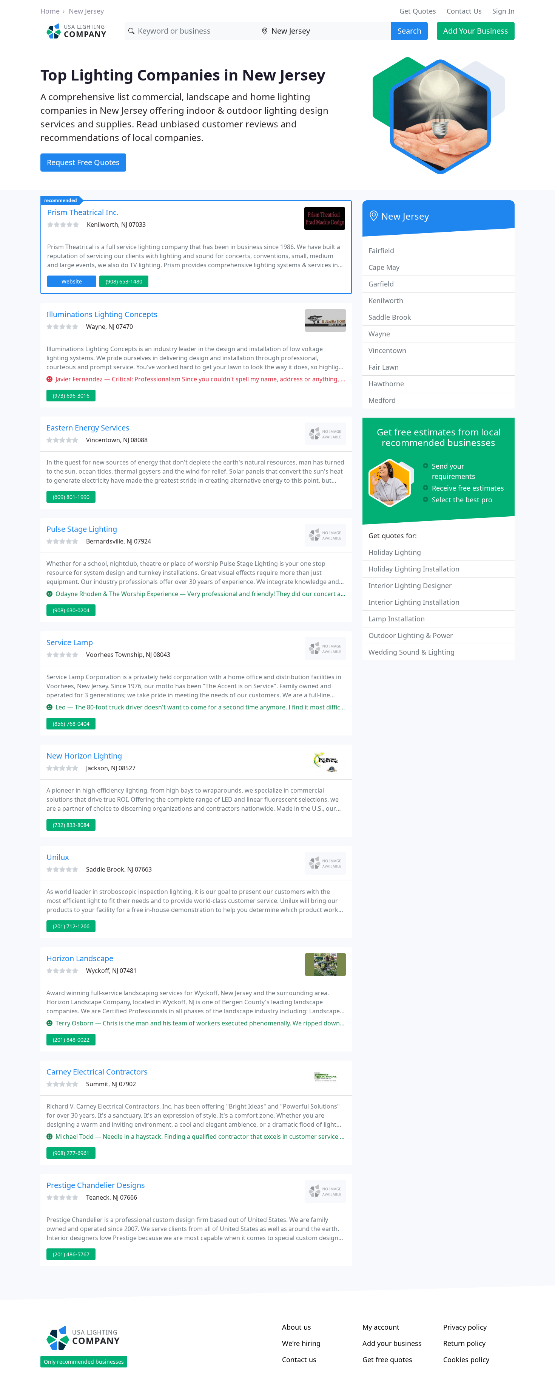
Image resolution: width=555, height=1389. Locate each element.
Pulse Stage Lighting (81, 529)
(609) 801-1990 (71, 496)
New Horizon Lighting (84, 756)
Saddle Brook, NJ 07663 (119, 869)
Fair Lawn (383, 367)
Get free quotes (387, 1359)
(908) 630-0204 (71, 610)
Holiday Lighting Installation (413, 568)
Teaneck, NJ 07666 (111, 1197)
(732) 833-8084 (71, 824)
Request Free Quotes (83, 162)
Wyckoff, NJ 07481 (111, 970)
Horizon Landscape (79, 958)
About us (296, 1327)
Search (409, 31)
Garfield (381, 283)
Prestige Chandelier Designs (95, 1185)
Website (72, 281)
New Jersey (86, 10)
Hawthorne (386, 383)
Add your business (392, 1343)
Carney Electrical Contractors (97, 1072)
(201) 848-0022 (71, 1039)
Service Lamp (69, 642)
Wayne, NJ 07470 (109, 326)
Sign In (503, 10)
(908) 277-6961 (71, 1153)
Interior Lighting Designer (410, 585)
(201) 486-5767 (71, 1254)
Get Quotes (417, 10)
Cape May (383, 267)
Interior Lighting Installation (413, 602)
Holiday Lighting (394, 552)
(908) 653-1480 (124, 281)
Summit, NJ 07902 (111, 1084)
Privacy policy (465, 1327)
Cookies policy (466, 1359)
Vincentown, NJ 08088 (117, 440)
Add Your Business (475, 31)
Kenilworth (385, 300)
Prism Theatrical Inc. (83, 212)
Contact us (299, 1359)
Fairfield (381, 250)
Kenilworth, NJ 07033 (116, 224)
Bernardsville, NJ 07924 (118, 541)
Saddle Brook (389, 317)
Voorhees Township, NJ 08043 (128, 654)
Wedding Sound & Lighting (411, 652)
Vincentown (387, 350)
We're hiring (301, 1343)
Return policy (464, 1343)
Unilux (57, 857)
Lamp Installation (396, 618)
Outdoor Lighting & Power (410, 635)
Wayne (379, 333)
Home (50, 10)
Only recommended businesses (84, 1361)
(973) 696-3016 (71, 395)
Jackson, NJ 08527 (111, 768)
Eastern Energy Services (88, 428)
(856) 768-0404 (71, 723)
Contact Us (464, 10)
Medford (382, 400)
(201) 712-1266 (71, 926)
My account (380, 1327)
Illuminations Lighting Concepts (101, 314)
